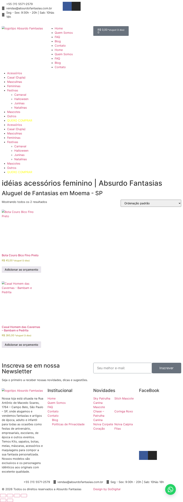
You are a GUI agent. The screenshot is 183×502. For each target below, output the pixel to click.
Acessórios (14, 73)
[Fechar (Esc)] (24, 495)
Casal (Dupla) (16, 77)
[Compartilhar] (17, 495)
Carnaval (20, 94)
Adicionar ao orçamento (21, 269)
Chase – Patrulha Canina (98, 416)
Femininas (13, 86)
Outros (11, 116)
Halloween (21, 99)
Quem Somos (64, 32)
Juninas (19, 103)
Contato (60, 45)
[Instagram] (76, 6)
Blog (58, 41)
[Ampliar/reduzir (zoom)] (3, 495)
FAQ (57, 37)
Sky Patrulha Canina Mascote (101, 403)
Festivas (12, 90)
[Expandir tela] (10, 495)
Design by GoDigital (106, 489)
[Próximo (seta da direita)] (10, 500)
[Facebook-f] (67, 6)
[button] (170, 489)
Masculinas (14, 82)
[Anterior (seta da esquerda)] (3, 500)
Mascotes (13, 112)
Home (59, 28)
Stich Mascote (124, 398)
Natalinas (20, 107)
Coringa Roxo (123, 411)
